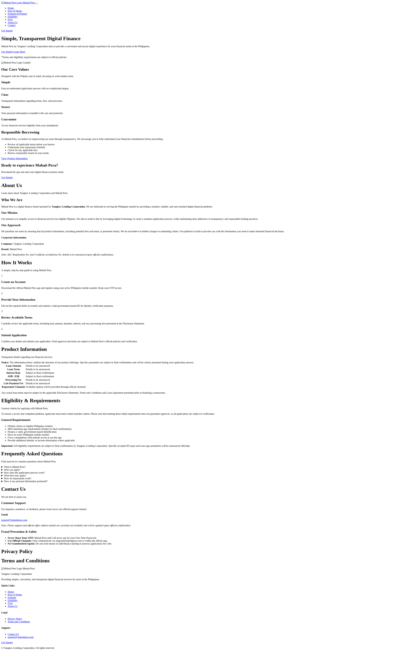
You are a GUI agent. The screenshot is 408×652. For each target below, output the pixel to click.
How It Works (15, 11)
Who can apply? (12, 469)
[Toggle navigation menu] (36, 3)
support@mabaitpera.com (14, 520)
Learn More (19, 51)
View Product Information (14, 158)
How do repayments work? (17, 478)
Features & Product (17, 13)
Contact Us (13, 634)
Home (11, 8)
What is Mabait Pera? (15, 467)
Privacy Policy (15, 618)
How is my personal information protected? (25, 481)
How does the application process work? (24, 472)
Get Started (7, 30)
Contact (11, 25)
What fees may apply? (15, 475)
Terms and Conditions (19, 621)
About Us (13, 22)
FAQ (10, 19)
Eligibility (13, 16)
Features (12, 597)
